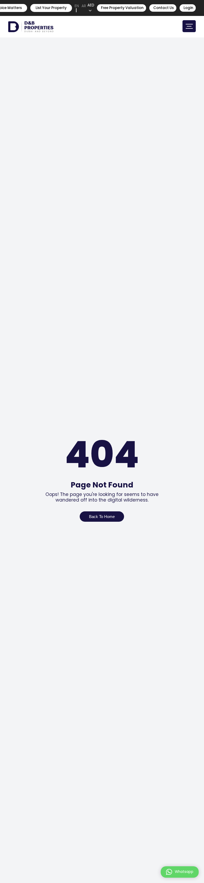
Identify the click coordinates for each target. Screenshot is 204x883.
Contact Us (163, 7)
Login (188, 7)
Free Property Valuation (122, 7)
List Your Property (51, 7)
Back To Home (102, 516)
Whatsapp (184, 871)
